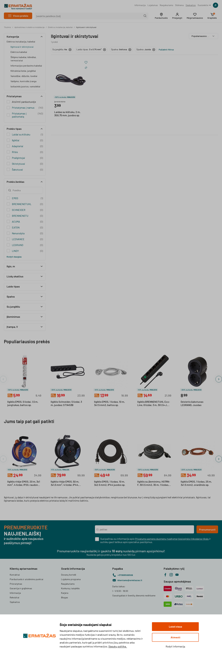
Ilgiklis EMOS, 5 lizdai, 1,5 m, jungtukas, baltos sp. (22, 403)
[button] (161, 16)
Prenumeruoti (207, 529)
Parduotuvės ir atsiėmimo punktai (26, 579)
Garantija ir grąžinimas (21, 588)
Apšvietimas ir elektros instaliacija (29, 27)
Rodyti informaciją (175, 646)
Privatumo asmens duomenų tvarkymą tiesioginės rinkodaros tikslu (172, 538)
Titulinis (7, 27)
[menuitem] (140, 5)
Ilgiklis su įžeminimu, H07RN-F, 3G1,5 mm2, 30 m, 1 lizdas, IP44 (153, 483)
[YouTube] (177, 574)
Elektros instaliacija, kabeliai (60, 27)
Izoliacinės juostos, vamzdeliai (25, 86)
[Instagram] (171, 574)
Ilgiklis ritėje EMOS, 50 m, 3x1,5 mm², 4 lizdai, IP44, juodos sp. (65, 483)
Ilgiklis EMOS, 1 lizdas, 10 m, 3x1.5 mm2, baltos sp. (109, 403)
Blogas (64, 597)
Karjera (64, 592)
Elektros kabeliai (19, 52)
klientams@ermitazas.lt (130, 580)
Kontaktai (15, 574)
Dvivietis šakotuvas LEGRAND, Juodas (192, 403)
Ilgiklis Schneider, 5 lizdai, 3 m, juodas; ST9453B (66, 403)
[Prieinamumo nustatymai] (215, 5)
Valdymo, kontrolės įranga (23, 81)
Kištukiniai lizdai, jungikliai (23, 70)
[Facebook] (165, 574)
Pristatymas (16, 583)
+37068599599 (125, 575)
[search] (145, 16)
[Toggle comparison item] (86, 67)
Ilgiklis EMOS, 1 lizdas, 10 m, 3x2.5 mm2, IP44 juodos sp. (109, 483)
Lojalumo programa (71, 579)
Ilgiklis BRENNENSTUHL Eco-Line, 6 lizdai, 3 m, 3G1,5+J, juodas (153, 403)
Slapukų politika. (117, 646)
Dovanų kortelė (68, 574)
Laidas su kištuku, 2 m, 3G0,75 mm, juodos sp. (67, 113)
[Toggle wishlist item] (86, 62)
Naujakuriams (166, 5)
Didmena (179, 5)
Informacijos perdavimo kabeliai (26, 65)
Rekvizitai (14, 597)
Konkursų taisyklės (70, 588)
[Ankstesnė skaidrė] (3, 379)
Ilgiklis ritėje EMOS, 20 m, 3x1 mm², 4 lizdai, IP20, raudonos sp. (24, 483)
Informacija (140, 5)
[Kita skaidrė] (218, 379)
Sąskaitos (191, 5)
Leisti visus (175, 626)
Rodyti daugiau (14, 256)
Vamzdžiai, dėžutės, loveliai (24, 76)
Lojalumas (153, 5)
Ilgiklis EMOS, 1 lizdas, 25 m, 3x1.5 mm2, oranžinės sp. (196, 483)
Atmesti (175, 637)
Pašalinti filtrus (166, 49)
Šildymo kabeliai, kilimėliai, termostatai (23, 59)
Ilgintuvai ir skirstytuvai (86, 27)
